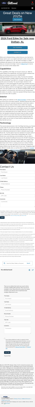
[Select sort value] (32, 269)
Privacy (19, 398)
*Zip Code (6, 319)
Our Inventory (17, 47)
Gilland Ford (24, 64)
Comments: (6, 325)
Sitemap (15, 398)
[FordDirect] (5, 397)
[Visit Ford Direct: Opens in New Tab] (7, 403)
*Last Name (6, 301)
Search (28, 263)
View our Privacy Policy (15, 215)
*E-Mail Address (7, 307)
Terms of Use (23, 215)
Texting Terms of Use (5, 400)
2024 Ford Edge (22, 99)
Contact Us (17, 52)
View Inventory (17, 19)
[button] (5, 8)
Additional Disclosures (26, 398)
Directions (14, 8)
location (32, 148)
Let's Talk (7, 352)
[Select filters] (29, 270)
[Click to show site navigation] (32, 8)
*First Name (6, 295)
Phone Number (7, 313)
